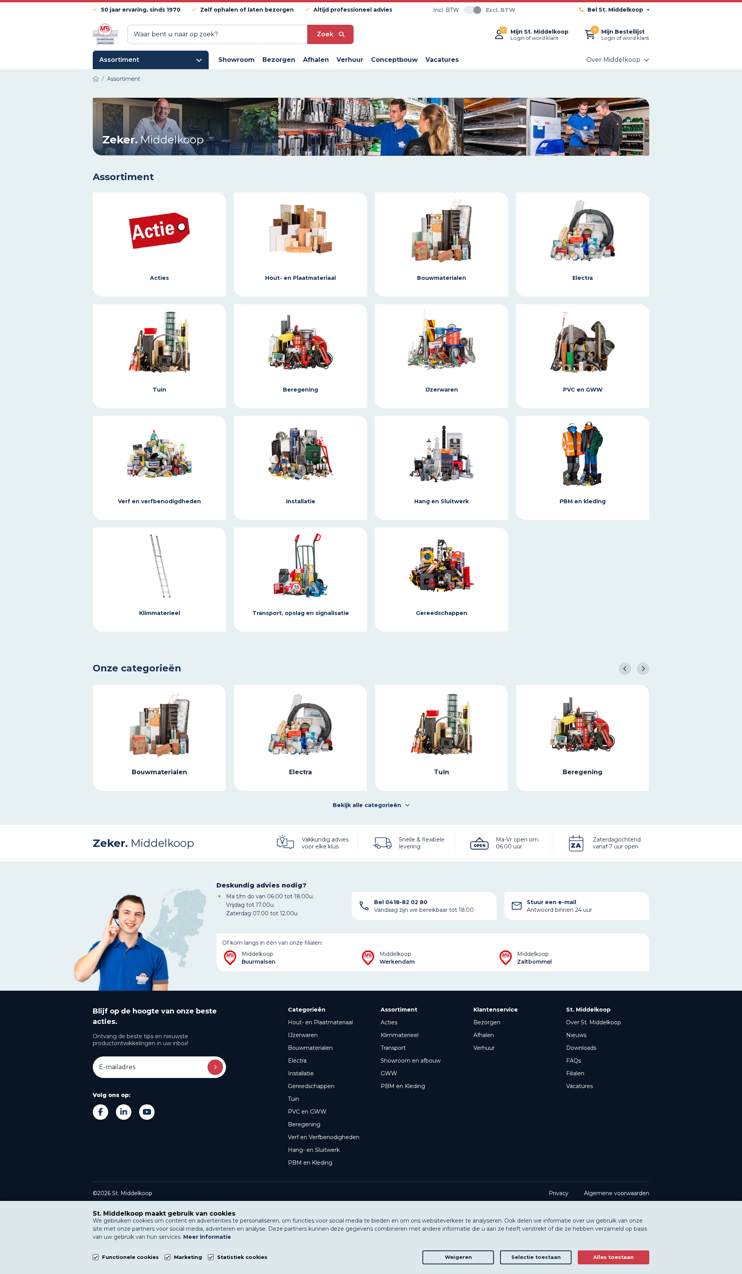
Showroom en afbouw (411, 1060)
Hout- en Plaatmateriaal (320, 1022)
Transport (393, 1047)
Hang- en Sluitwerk (314, 1149)
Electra (297, 1060)
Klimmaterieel (400, 1035)
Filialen (575, 1073)
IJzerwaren (303, 1035)
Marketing (188, 1257)
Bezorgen (486, 1022)
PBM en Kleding (310, 1162)
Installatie (301, 1073)
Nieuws (576, 1035)
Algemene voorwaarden (616, 1193)
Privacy (558, 1193)
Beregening (304, 1124)
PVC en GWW (307, 1111)
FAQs (573, 1060)
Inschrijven (215, 1067)
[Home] (96, 78)
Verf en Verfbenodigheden (323, 1137)
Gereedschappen (311, 1086)
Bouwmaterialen (310, 1047)
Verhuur (484, 1047)
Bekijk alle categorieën (367, 805)
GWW (389, 1073)
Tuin (293, 1098)
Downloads (581, 1047)
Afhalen (483, 1035)
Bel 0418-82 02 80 (400, 902)
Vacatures (579, 1086)
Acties (389, 1022)
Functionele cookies (130, 1257)
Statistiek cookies (242, 1257)
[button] (625, 669)
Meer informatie (207, 1236)
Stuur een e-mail (551, 902)
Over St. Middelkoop (593, 1022)
